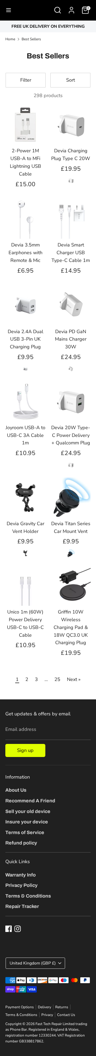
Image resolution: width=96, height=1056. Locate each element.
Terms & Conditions (28, 896)
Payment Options (19, 1007)
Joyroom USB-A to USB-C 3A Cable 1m (25, 435)
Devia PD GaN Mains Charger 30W (70, 339)
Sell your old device (27, 811)
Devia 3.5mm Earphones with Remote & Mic (25, 253)
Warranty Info (20, 875)
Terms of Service (24, 832)
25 (57, 679)
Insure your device (26, 821)
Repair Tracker (22, 906)
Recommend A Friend (30, 800)
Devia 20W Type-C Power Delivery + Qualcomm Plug (70, 435)
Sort (70, 80)
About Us (15, 790)
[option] (48, 27)
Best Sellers (31, 39)
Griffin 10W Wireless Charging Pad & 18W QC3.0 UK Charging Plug (71, 627)
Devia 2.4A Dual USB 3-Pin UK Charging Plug (25, 339)
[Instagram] (17, 929)
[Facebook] (8, 929)
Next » (74, 679)
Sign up (25, 750)
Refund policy (21, 843)
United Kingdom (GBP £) (33, 963)
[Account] (71, 8)
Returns (61, 1007)
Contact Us (66, 1014)
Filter (25, 80)
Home (10, 39)
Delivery (44, 1007)
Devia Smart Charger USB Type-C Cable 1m (70, 253)
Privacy (47, 1014)
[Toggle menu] (8, 10)
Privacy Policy (21, 885)
